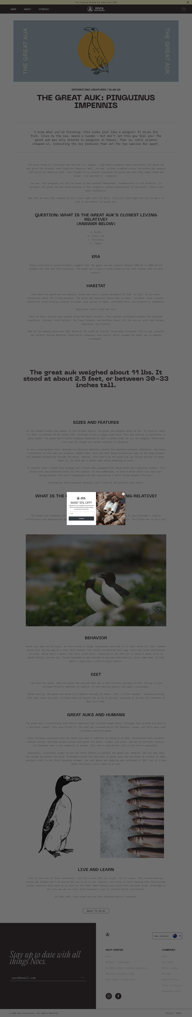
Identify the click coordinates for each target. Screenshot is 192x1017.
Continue (81, 518)
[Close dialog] (123, 494)
